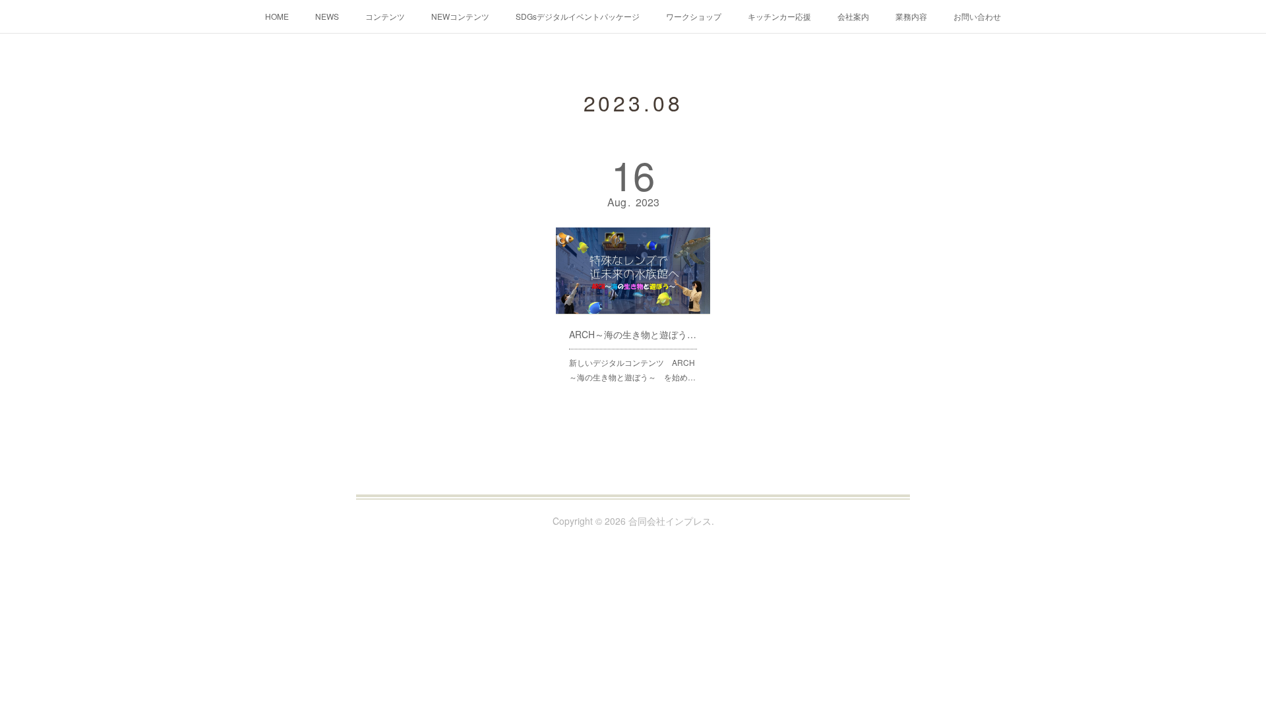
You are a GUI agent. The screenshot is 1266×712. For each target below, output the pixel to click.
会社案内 (853, 16)
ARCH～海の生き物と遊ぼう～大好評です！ (633, 334)
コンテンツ (385, 16)
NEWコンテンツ (460, 16)
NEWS (327, 16)
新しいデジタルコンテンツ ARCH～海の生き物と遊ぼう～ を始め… (632, 369)
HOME (277, 16)
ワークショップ (693, 16)
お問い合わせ (977, 16)
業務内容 (911, 16)
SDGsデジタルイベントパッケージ (578, 16)
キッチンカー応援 (779, 16)
